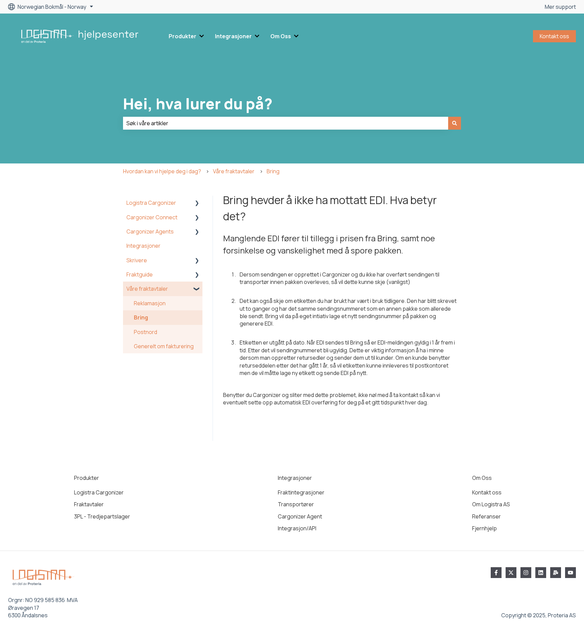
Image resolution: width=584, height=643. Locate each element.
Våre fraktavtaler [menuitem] (147, 288)
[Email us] (555, 572)
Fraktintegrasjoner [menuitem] (301, 492)
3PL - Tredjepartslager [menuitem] (102, 516)
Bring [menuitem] (141, 317)
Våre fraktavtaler (233, 171)
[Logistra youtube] (570, 572)
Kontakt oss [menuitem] (487, 492)
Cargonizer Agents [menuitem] (150, 231)
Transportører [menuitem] (296, 504)
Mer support (560, 6)
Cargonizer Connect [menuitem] (151, 217)
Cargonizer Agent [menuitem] (300, 516)
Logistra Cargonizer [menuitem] (151, 202)
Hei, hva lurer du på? (197, 103)
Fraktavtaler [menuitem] (89, 504)
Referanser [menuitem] (486, 516)
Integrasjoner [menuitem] (143, 245)
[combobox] (285, 123)
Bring (273, 171)
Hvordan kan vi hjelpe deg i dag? (162, 171)
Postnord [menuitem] (145, 332)
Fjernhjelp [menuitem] (484, 528)
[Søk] (454, 123)
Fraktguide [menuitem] (139, 274)
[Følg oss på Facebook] (496, 572)
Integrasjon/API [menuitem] (297, 528)
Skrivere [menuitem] (136, 260)
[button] (197, 203)
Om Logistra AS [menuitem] (491, 504)
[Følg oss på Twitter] (511, 572)
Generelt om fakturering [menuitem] (164, 346)
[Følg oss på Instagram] (525, 572)
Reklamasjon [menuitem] (150, 303)
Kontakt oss (554, 36)
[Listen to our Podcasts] (540, 572)
